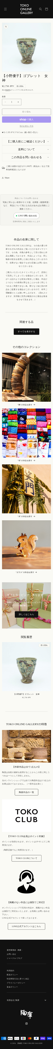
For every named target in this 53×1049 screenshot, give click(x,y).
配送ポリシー (12, 975)
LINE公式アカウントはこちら (26, 926)
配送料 (7, 90)
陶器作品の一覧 (26, 792)
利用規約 (10, 971)
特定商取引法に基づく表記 (18, 979)
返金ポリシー (12, 987)
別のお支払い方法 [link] (26, 126)
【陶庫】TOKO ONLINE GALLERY (30, 1043)
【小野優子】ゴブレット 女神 (26, 694)
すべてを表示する (26, 331)
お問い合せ (11, 954)
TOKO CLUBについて (26, 858)
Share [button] (7, 178)
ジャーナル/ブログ (14, 958)
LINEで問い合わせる (27, 216)
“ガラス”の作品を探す (25, 572)
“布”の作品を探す (25, 460)
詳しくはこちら (26, 614)
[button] (5, 9)
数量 (4, 97)
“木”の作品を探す (25, 516)
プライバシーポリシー (16, 983)
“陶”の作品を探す (25, 405)
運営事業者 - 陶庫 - (14, 950)
